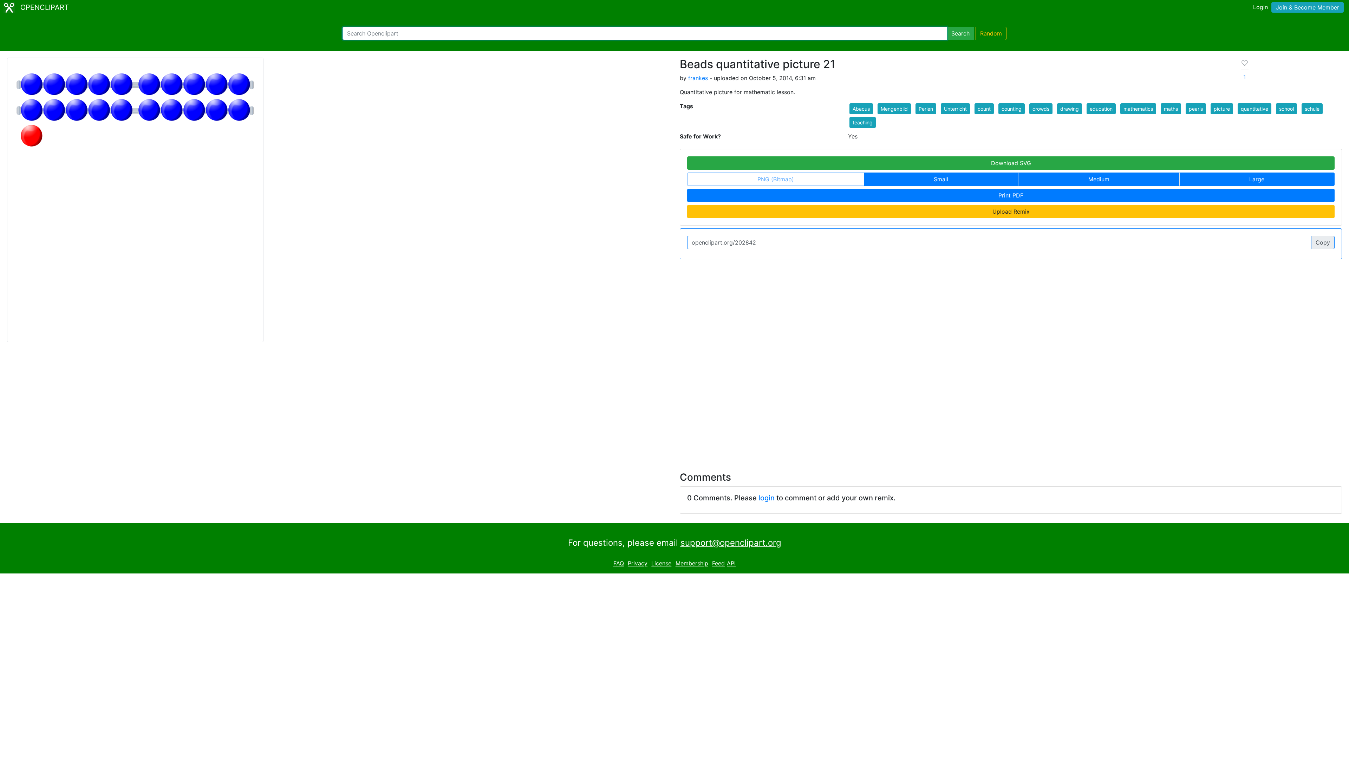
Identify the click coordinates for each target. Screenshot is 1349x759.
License (661, 563)
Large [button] (1256, 179)
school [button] (1286, 109)
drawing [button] (1069, 109)
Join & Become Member (1307, 7)
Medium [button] (1098, 179)
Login (1260, 7)
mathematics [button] (1138, 109)
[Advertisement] (674, 402)
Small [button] (941, 179)
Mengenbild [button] (894, 109)
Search (960, 33)
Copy (1323, 242)
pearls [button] (1196, 109)
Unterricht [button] (955, 109)
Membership (692, 563)
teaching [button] (863, 122)
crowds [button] (1040, 109)
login (766, 498)
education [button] (1101, 109)
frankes (698, 78)
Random (991, 33)
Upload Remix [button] (1011, 211)
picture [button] (1222, 109)
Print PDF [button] (1010, 195)
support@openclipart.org (730, 543)
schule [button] (1312, 109)
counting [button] (1012, 109)
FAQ (618, 563)
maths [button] (1171, 109)
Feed (718, 563)
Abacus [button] (861, 109)
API (731, 563)
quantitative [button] (1254, 109)
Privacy (637, 563)
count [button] (984, 109)
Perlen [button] (926, 109)
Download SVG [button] (1011, 163)
